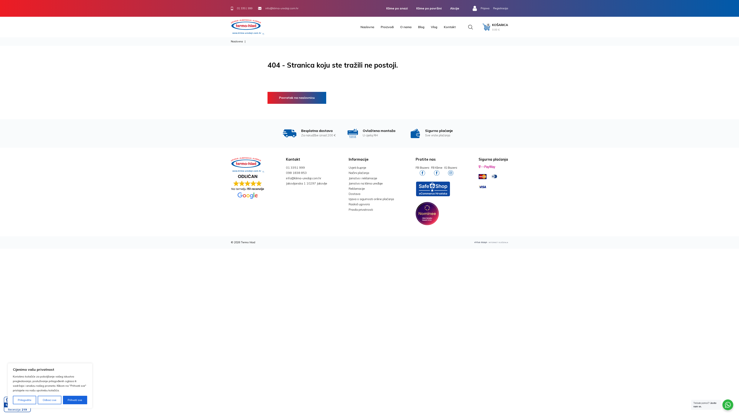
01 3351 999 (295, 167)
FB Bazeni (422, 167)
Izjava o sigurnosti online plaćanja (371, 199)
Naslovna (367, 27)
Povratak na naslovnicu (297, 98)
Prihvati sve (75, 400)
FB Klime (436, 167)
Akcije (454, 8)
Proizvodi (387, 27)
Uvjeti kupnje (357, 167)
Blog (421, 27)
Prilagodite (24, 400)
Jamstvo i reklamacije (363, 178)
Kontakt (450, 27)
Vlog (434, 27)
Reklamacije (357, 188)
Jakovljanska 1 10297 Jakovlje (306, 183)
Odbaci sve (49, 400)
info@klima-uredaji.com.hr (303, 178)
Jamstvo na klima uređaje (366, 183)
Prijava (485, 8)
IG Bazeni (450, 167)
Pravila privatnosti (361, 209)
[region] (50, 385)
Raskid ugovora (359, 204)
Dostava (354, 194)
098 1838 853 (296, 173)
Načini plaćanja (359, 173)
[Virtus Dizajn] (491, 242)
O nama (405, 27)
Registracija (500, 8)
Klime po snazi (397, 8)
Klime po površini (429, 8)
